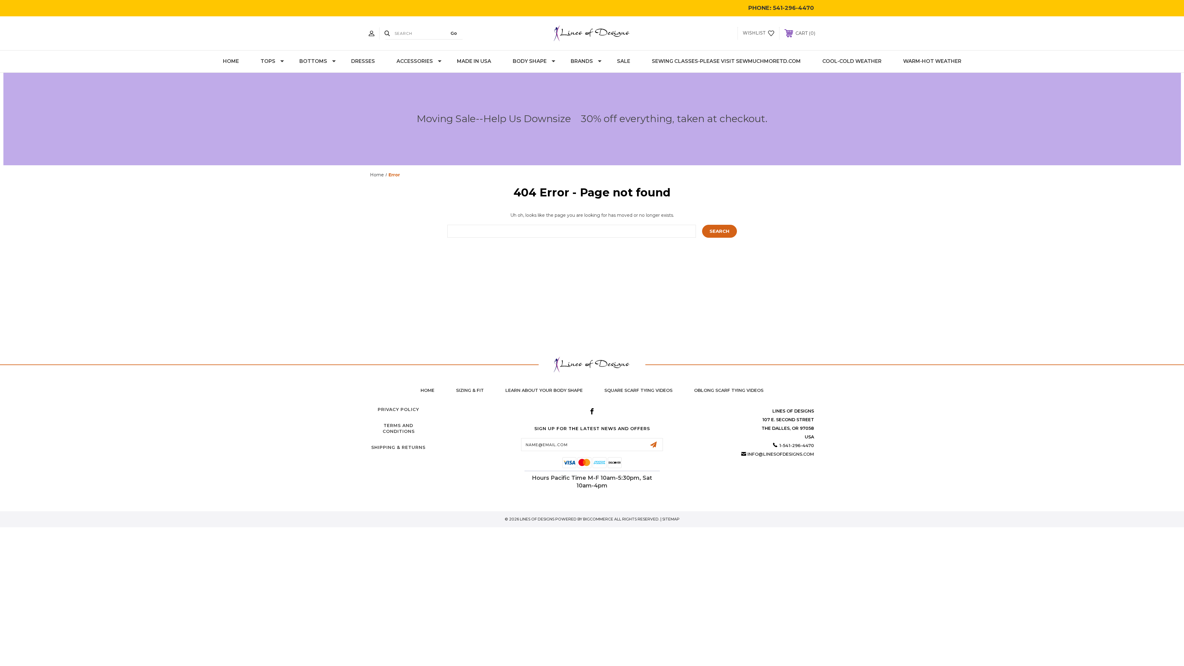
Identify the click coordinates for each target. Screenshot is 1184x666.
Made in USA (474, 61)
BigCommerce (598, 519)
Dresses (363, 61)
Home (231, 61)
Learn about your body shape (544, 390)
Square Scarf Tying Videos (638, 390)
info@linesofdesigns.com (780, 454)
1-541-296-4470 (796, 445)
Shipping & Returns (398, 447)
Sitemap (671, 519)
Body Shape (530, 61)
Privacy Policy (398, 409)
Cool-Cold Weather (852, 61)
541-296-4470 (793, 8)
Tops (268, 61)
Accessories (415, 61)
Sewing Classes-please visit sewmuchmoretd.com (726, 61)
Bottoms (313, 61)
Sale (623, 61)
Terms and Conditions (399, 428)
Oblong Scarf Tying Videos (728, 390)
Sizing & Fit (470, 390)
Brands (582, 61)
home (427, 390)
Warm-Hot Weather (932, 61)
